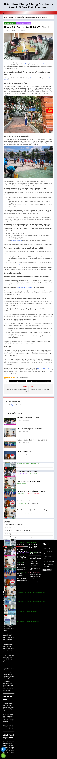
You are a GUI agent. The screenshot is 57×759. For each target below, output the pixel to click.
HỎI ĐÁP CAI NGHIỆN (10, 23)
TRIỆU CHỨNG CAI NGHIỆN (32, 493)
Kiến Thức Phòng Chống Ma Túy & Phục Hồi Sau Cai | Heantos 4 (28, 5)
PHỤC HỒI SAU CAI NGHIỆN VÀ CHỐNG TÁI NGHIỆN (28, 601)
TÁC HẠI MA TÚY (33, 463)
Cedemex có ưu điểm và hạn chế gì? (27, 511)
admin (6, 30)
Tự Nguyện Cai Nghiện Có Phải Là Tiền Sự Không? (32, 440)
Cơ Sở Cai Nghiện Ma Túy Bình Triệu (28, 417)
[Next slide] (52, 468)
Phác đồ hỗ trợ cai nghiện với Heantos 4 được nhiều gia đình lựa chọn (22, 537)
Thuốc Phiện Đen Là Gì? (24, 451)
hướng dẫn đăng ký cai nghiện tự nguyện (33, 63)
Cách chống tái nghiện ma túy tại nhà (27, 609)
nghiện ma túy (32, 78)
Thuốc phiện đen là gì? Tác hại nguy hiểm (29, 429)
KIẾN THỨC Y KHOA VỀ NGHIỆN (33, 483)
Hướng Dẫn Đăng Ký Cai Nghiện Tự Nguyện (39, 381)
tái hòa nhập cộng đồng (16, 264)
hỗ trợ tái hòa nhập (16, 240)
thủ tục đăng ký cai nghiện (24, 287)
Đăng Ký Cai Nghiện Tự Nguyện (18, 381)
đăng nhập (13, 405)
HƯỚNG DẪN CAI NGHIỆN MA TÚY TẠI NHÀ (36, 504)
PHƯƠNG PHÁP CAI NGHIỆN (24, 23)
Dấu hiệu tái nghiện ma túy (24, 599)
